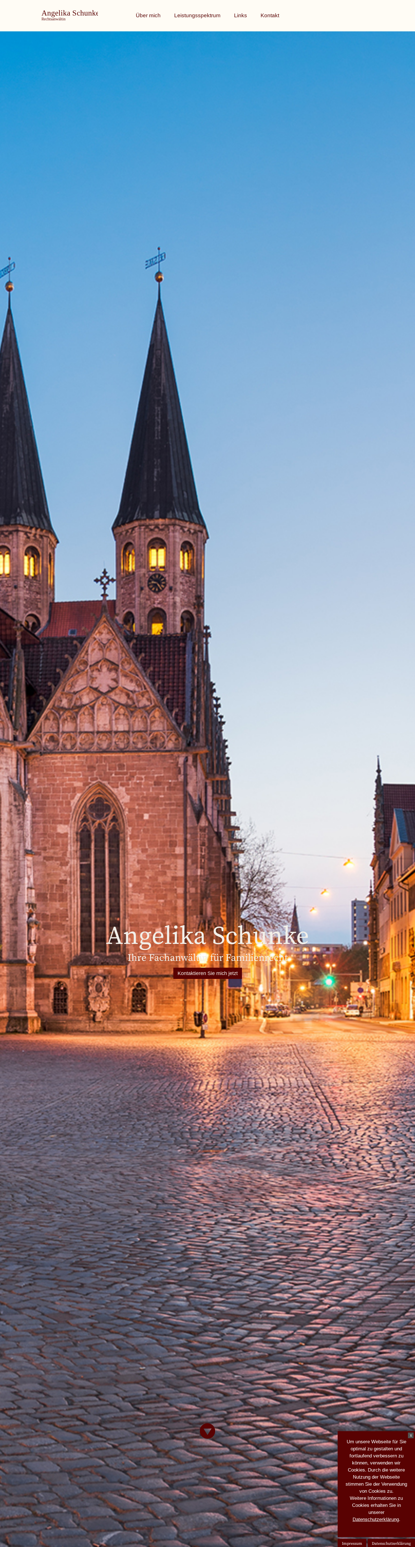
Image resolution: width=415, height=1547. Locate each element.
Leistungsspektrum (197, 15)
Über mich (148, 15)
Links (240, 15)
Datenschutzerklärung (376, 1519)
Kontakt (270, 15)
